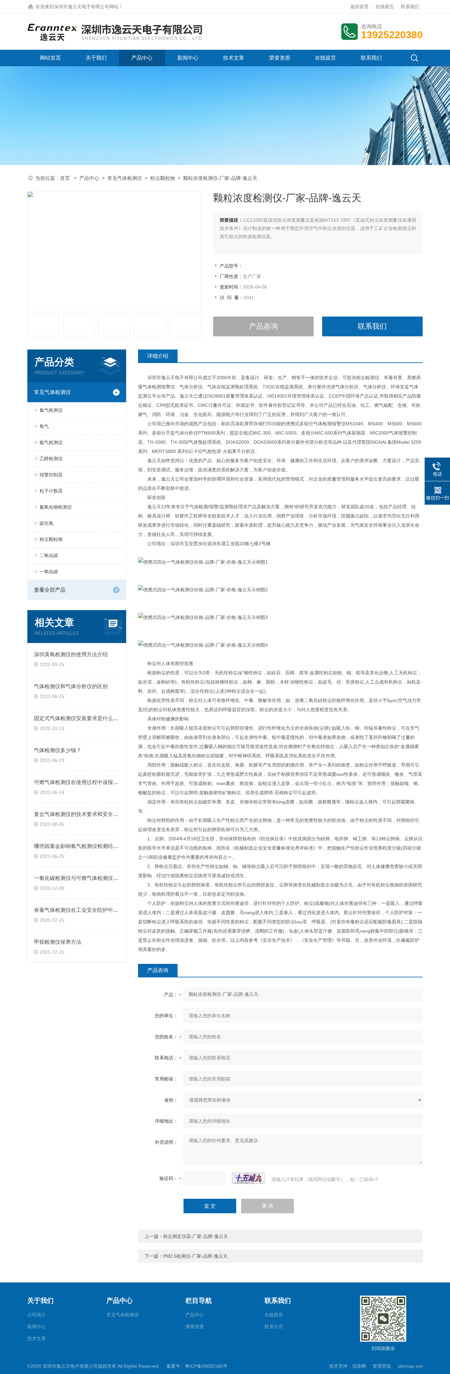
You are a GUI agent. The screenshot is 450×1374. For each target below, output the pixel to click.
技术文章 (233, 58)
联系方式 (274, 1326)
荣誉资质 (279, 58)
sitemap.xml (410, 1366)
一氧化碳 (49, 571)
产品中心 (142, 58)
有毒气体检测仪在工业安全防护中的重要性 (84, 910)
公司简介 (36, 1314)
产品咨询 (263, 326)
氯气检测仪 (51, 410)
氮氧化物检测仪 (56, 507)
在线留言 (385, 6)
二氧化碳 (49, 555)
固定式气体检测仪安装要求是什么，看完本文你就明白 (97, 718)
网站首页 (50, 58)
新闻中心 (187, 58)
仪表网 (359, 1366)
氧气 (44, 426)
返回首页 (359, 6)
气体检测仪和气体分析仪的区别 (71, 686)
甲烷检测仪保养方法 (57, 942)
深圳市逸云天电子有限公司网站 (86, 6)
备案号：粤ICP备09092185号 (196, 1366)
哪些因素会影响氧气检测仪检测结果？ (79, 846)
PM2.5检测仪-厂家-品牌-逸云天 (195, 1256)
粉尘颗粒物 (162, 178)
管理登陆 (382, 1366)
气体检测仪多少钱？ (57, 750)
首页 (65, 178)
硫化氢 (46, 523)
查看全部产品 (50, 590)
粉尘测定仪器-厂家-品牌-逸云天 (195, 1236)
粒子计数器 (51, 490)
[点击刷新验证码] (248, 1178)
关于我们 (96, 58)
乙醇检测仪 (51, 458)
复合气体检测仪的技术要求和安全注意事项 (84, 814)
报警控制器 (51, 474)
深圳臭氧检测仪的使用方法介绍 (71, 654)
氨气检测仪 (51, 442)
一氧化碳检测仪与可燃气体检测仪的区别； (84, 878)
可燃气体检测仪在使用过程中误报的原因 (81, 782)
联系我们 (410, 6)
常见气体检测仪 (124, 178)
